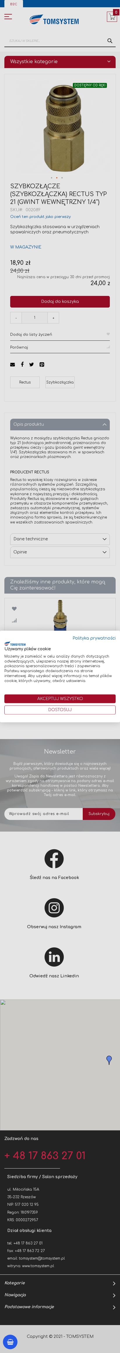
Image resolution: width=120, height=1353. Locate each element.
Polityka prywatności (94, 638)
